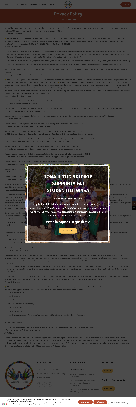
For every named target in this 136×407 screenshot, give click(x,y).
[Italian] (5, 404)
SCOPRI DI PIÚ (68, 231)
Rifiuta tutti (100, 402)
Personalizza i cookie (118, 402)
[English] (3, 404)
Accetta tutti (85, 402)
